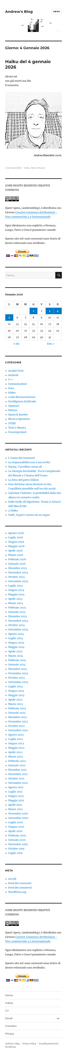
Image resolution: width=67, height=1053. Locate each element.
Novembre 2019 (18, 844)
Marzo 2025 (15, 603)
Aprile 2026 (15, 550)
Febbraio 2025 (17, 607)
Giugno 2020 (16, 826)
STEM (12, 423)
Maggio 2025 (16, 594)
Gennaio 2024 (17, 664)
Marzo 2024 (15, 655)
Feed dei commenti (20, 887)
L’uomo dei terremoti (21, 457)
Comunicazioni (17, 383)
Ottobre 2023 (16, 677)
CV (7, 1010)
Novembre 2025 (18, 572)
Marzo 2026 (15, 554)
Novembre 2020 (18, 813)
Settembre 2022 (18, 730)
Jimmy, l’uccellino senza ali (25, 466)
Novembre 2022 (18, 721)
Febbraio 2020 (17, 835)
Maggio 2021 (16, 800)
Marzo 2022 (15, 756)
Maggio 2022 (16, 747)
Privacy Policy (29, 1043)
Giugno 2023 (16, 690)
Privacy (9, 1033)
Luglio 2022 (15, 739)
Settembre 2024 (18, 629)
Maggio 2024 (16, 647)
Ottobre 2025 (16, 576)
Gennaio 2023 (16, 712)
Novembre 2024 (18, 620)
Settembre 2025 (18, 581)
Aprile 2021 (15, 804)
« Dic (16, 343)
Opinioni (13, 405)
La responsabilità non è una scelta (29, 462)
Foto (11, 388)
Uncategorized (17, 432)
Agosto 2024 (16, 633)
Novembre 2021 (18, 774)
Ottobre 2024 (16, 625)
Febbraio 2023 (17, 708)
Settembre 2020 (18, 817)
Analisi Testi (16, 370)
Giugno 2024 (16, 642)
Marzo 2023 (15, 703)
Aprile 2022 (15, 752)
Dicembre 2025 (17, 568)
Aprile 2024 (15, 651)
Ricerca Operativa (19, 418)
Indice (9, 1003)
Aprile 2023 (15, 699)
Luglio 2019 (15, 853)
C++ (10, 379)
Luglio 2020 (15, 822)
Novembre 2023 (18, 673)
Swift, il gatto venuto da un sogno (29, 514)
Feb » (50, 343)
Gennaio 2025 (17, 611)
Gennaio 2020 (17, 839)
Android (13, 375)
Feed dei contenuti (19, 883)
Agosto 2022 (16, 734)
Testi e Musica (38, 168)
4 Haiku (13, 510)
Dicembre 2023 (17, 668)
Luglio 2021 (15, 791)
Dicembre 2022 (17, 717)
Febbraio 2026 (17, 559)
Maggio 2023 (16, 695)
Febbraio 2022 (17, 760)
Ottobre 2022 (16, 725)
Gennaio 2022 (17, 765)
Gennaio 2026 (17, 563)
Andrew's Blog (19, 11)
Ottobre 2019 (16, 848)
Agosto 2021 (15, 787)
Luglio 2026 (15, 537)
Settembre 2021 (18, 782)
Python (12, 410)
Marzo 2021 (15, 809)
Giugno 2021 (16, 796)
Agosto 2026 (16, 533)
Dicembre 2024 (17, 616)
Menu (56, 11)
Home (9, 995)
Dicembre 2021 (17, 769)
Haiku (27, 168)
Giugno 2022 (16, 743)
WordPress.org (17, 891)
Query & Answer (18, 414)
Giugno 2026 (16, 541)
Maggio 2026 (16, 546)
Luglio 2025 (15, 585)
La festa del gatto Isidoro (23, 479)
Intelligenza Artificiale (22, 401)
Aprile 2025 (15, 598)
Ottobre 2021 (16, 778)
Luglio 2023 (15, 686)
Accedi (12, 878)
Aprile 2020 (15, 831)
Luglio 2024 (15, 638)
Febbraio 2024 (17, 660)
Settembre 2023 (18, 682)
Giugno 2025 (16, 590)
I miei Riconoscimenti (21, 397)
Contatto (11, 1026)
